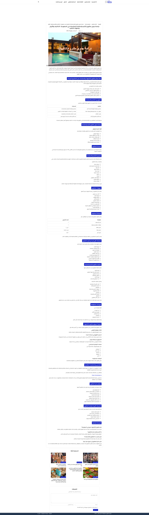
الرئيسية (93, 2)
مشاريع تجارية (79, 462)
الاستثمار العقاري (72, 2)
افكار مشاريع (87, 2)
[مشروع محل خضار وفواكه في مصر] (90, 472)
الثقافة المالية (80, 2)
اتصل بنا (39, 513)
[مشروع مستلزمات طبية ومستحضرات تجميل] (58, 458)
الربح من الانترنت (59, 2)
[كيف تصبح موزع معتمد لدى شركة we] (74, 458)
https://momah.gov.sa (97, 375)
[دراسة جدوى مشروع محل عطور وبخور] (90, 458)
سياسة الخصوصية (44, 513)
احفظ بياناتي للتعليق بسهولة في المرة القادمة (87, 507)
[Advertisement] (74, 12)
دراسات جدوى (95, 462)
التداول (65, 2)
